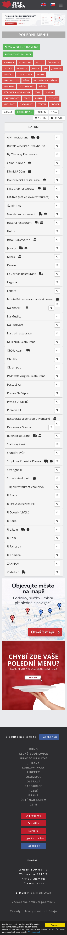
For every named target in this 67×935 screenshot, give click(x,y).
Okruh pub (14, 367)
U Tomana (14, 555)
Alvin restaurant (17, 137)
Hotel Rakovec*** (18, 239)
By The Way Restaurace (22, 154)
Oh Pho (12, 359)
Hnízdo (11, 231)
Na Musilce (14, 316)
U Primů (12, 538)
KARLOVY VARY (33, 767)
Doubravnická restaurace (23, 180)
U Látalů (13, 529)
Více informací (34, 932)
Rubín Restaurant (18, 436)
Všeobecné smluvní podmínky (33, 902)
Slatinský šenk (16, 444)
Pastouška (14, 384)
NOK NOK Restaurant (21, 342)
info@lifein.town (39, 892)
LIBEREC (33, 772)
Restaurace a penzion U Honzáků (29, 419)
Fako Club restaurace (21, 188)
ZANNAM (13, 563)
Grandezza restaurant (21, 214)
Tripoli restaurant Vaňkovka (25, 487)
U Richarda (14, 546)
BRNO (33, 749)
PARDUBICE (33, 786)
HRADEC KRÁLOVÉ (33, 758)
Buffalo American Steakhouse (26, 146)
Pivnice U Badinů (18, 402)
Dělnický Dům (16, 171)
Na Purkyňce (15, 325)
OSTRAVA (34, 781)
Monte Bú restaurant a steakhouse (30, 299)
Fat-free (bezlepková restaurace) (28, 197)
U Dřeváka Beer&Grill (21, 504)
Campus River (16, 163)
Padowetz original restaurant (26, 376)
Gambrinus (14, 205)
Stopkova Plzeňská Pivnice (24, 461)
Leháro (11, 291)
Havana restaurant (19, 223)
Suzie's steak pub (18, 478)
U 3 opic (12, 495)
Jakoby (11, 248)
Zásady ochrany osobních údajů (33, 911)
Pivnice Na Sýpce (18, 393)
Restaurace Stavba (19, 427)
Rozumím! (55, 925)
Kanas (11, 257)
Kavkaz (11, 265)
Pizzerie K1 (14, 410)
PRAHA (33, 795)
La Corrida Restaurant (21, 274)
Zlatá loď (12, 572)
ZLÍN (33, 804)
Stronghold (14, 470)
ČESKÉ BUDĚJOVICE (33, 753)
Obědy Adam (15, 350)
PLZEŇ (33, 790)
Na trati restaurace (19, 333)
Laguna (12, 282)
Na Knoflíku (14, 308)
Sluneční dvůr (16, 453)
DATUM (33, 127)
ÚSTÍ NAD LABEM (33, 800)
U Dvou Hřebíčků (18, 512)
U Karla (11, 521)
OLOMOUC (33, 776)
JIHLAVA (33, 763)
